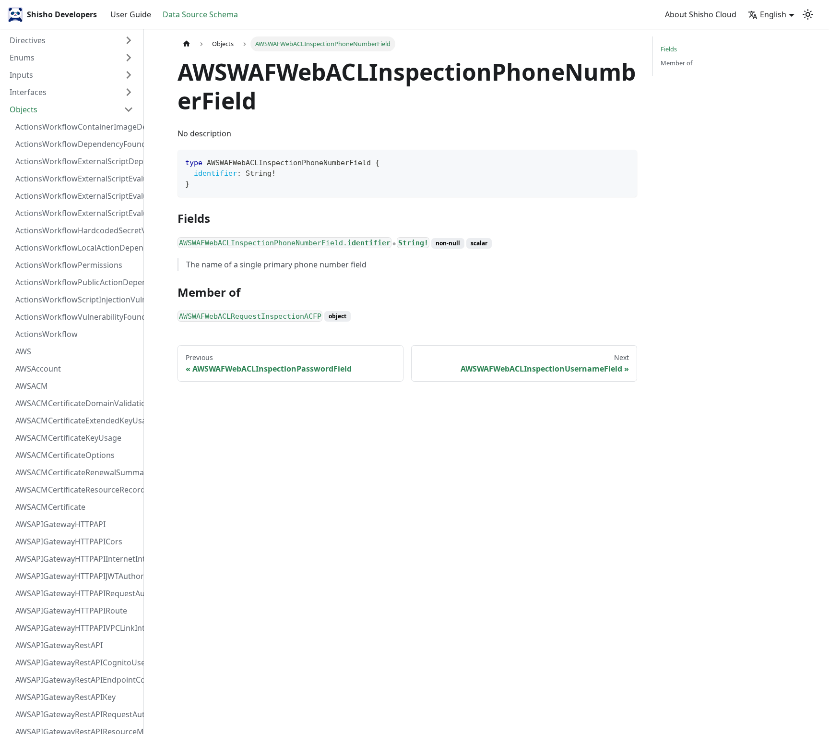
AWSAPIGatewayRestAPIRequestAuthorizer (77, 714)
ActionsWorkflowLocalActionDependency (77, 247)
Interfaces (28, 92)
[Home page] (187, 43)
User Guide (130, 14)
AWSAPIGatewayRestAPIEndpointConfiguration (77, 679)
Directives (28, 40)
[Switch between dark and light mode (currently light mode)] (808, 14)
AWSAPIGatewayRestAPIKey (65, 697)
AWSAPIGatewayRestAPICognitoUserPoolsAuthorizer (77, 662)
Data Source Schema (200, 14)
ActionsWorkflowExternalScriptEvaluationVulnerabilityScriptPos (77, 196)
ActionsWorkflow (46, 334)
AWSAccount (38, 368)
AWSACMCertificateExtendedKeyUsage (77, 420)
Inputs (21, 75)
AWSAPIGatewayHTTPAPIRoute (71, 610)
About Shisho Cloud (700, 14)
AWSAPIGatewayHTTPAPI (60, 524)
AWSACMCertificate (50, 507)
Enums (22, 57)
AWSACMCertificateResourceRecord (77, 489)
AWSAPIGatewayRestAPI (59, 645)
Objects (23, 109)
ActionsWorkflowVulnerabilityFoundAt (77, 317)
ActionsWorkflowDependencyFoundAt (77, 144)
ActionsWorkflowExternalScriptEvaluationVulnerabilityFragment (77, 178)
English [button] (773, 14)
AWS (23, 351)
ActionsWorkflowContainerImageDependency (77, 126)
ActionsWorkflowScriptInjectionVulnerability (77, 299)
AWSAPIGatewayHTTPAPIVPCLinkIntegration (77, 628)
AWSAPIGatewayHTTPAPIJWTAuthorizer (77, 576)
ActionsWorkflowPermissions (68, 265)
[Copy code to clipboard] (625, 161)
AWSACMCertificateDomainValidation (77, 403)
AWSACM (31, 386)
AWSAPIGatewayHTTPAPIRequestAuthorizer (77, 593)
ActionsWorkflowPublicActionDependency (77, 282)
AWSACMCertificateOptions (65, 455)
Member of (676, 63)
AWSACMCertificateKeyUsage (68, 438)
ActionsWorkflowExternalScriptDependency (77, 161)
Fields (669, 49)
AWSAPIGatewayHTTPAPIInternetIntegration (77, 559)
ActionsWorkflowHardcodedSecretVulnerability (77, 230)
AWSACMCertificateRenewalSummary (77, 472)
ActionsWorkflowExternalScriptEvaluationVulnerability (77, 213)
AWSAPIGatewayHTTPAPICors (68, 541)
